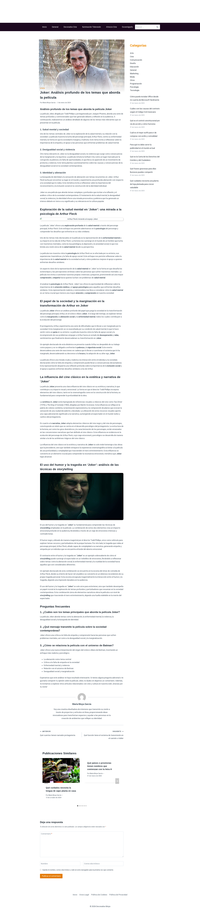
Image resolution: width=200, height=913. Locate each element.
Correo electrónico (92, 864)
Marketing (134, 73)
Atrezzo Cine (111, 27)
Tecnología (134, 90)
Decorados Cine (70, 27)
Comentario (46, 834)
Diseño (133, 63)
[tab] (77, 805)
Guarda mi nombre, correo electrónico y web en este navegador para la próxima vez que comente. (78, 870)
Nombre (44, 864)
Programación (136, 84)
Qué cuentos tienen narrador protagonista (57, 733)
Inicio (44, 27)
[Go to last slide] (46, 781)
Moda (132, 77)
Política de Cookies (99, 895)
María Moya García (49, 103)
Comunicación (136, 60)
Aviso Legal (84, 895)
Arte (132, 53)
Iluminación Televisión (91, 27)
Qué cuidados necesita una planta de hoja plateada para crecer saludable (144, 184)
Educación (134, 67)
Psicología (134, 87)
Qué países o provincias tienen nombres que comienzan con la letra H (99, 766)
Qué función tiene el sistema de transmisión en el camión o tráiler (103, 735)
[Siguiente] (117, 781)
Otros (42, 88)
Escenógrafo (127, 27)
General (55, 27)
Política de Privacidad (118, 895)
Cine (132, 56)
